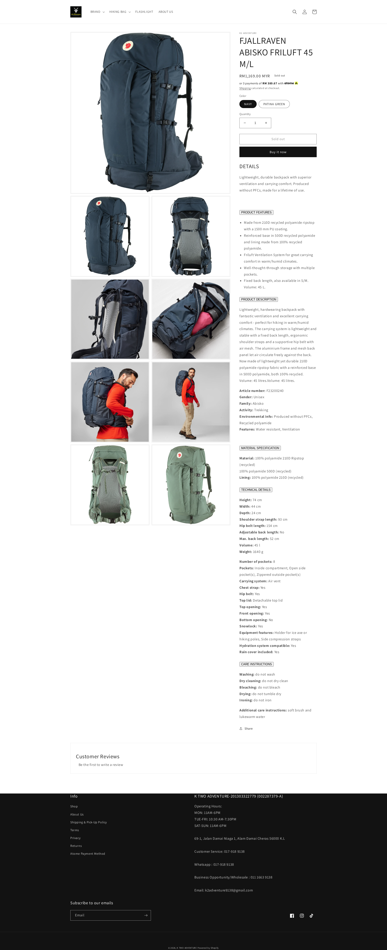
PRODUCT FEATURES (256, 212)
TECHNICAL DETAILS (256, 489)
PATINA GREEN (274, 104)
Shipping (245, 88)
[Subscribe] (146, 915)
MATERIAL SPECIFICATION (260, 448)
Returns (76, 846)
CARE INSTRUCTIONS (256, 664)
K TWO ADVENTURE (187, 947)
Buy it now (278, 152)
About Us (77, 814)
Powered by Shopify (208, 947)
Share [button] (249, 728)
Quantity (245, 114)
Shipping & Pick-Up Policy (88, 822)
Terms (74, 830)
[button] (97, 11)
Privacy (75, 838)
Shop (74, 806)
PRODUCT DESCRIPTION (258, 299)
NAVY (248, 104)
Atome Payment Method (87, 854)
